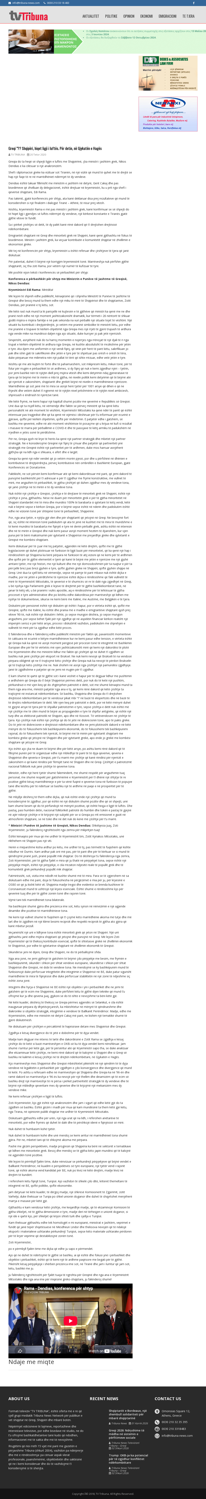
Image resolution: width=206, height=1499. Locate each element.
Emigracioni (167, 16)
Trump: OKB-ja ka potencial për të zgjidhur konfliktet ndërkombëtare (128, 1458)
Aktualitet (90, 16)
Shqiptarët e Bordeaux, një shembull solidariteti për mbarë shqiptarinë (128, 1414)
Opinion (128, 16)
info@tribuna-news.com (26, 3)
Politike (111, 16)
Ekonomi (146, 16)
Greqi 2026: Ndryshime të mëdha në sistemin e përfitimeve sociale (126, 1434)
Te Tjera (188, 16)
